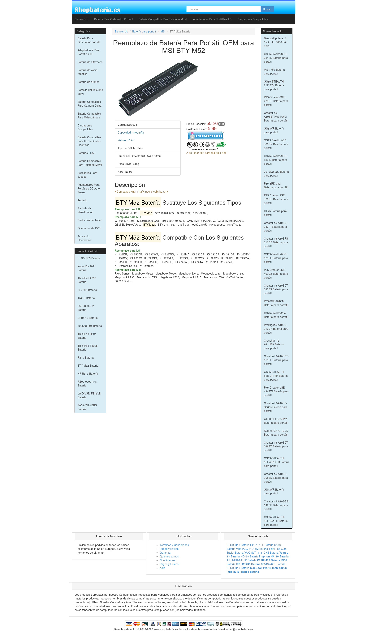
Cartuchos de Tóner (90, 220)
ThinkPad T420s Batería (87, 347)
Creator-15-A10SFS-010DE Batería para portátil (276, 242)
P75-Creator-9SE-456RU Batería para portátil (276, 199)
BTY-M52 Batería (88, 365)
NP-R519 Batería (88, 373)
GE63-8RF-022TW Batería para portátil (276, 420)
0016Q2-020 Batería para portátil (276, 173)
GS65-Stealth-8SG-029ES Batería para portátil (276, 258)
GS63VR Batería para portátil (274, 130)
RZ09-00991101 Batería (87, 383)
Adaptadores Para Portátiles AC (212, 19)
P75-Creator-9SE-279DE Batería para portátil (276, 101)
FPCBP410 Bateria (238, 545)
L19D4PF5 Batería (89, 258)
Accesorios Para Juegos (87, 174)
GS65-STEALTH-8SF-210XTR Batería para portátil (276, 462)
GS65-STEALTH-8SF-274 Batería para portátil (274, 85)
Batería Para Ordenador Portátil (113, 19)
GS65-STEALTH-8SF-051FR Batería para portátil (276, 521)
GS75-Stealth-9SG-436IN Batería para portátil (275, 159)
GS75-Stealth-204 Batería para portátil (276, 315)
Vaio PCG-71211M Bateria (252, 549)
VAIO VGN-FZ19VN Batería (89, 395)
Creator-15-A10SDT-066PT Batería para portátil (276, 446)
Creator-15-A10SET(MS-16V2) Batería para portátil (276, 116)
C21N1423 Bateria (268, 560)
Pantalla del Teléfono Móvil (90, 92)
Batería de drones (88, 82)
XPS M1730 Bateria (248, 564)
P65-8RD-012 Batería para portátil (276, 185)
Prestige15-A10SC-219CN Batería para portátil (276, 328)
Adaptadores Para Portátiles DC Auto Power (89, 188)
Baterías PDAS (86, 153)
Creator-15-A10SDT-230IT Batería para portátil (276, 226)
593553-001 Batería (90, 326)
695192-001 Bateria (273, 564)
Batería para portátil (144, 31)
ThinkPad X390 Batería (87, 280)
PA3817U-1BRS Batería (87, 407)
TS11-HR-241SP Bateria (241, 560)
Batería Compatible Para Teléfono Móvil (163, 19)
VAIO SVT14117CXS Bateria (261, 552)
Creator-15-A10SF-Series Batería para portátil (275, 407)
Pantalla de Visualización (85, 210)
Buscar (267, 9)
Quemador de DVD (89, 228)
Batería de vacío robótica (87, 72)
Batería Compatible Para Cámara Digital (90, 103)
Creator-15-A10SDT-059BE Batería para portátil (276, 360)
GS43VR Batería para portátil (274, 491)
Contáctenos (167, 560)
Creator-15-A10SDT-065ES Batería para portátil (276, 289)
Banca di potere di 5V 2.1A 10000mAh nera (275, 42)
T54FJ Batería (86, 298)
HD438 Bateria (249, 556)
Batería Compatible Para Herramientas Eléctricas (89, 141)
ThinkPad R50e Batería (87, 335)
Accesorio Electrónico (84, 238)
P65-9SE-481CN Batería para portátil (276, 303)
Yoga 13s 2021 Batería (87, 268)
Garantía (165, 552)
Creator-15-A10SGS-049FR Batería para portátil (276, 505)
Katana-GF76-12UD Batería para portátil (276, 432)
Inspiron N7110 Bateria (274, 556)
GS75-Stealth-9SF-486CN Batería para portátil (276, 144)
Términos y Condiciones (174, 545)
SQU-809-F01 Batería (86, 308)
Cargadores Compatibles (253, 19)
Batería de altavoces (90, 62)
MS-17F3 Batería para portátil (274, 71)
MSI (163, 31)
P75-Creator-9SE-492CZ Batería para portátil (276, 273)
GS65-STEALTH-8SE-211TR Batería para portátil (276, 375)
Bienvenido (81, 19)
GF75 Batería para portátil (275, 213)
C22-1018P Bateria (261, 545)
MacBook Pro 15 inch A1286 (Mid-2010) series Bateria (257, 569)
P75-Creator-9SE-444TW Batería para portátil (276, 391)
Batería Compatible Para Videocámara (89, 115)
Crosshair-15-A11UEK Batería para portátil (274, 344)
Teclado (82, 200)
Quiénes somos (169, 556)
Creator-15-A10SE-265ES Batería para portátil (276, 477)
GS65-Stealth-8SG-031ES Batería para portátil (276, 57)
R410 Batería (86, 357)
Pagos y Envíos (169, 549)
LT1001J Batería (88, 318)
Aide (162, 568)
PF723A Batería (87, 290)
